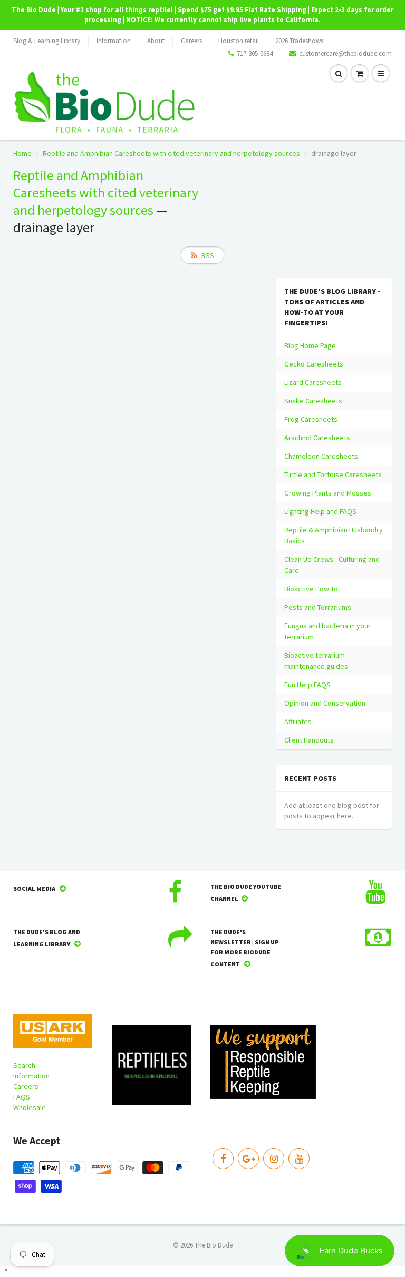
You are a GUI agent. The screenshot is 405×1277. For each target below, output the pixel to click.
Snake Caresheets (313, 400)
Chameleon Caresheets (321, 456)
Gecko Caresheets (313, 364)
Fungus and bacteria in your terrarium (327, 631)
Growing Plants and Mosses (327, 493)
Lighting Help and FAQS (320, 511)
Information (114, 40)
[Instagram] (273, 1158)
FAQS (21, 1097)
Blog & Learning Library (46, 40)
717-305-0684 (255, 53)
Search (24, 1065)
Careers (191, 40)
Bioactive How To (311, 588)
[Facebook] (223, 1158)
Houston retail (238, 40)
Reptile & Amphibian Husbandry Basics (333, 535)
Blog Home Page (310, 345)
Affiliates (298, 721)
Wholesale (29, 1107)
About (156, 40)
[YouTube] (299, 1158)
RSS (207, 255)
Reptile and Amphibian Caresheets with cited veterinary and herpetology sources (171, 153)
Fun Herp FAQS (307, 684)
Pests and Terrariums (317, 607)
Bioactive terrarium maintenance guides (316, 660)
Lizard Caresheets (313, 382)
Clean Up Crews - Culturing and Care (332, 565)
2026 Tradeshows (299, 40)
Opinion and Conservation (324, 703)
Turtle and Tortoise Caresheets (333, 474)
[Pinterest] (248, 1158)
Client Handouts (309, 740)
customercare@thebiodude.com (345, 53)
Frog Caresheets (311, 419)
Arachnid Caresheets (317, 437)
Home (22, 153)
